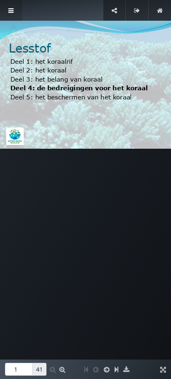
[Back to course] (160, 10)
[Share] (114, 10)
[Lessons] (11, 10)
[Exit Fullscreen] (137, 10)
